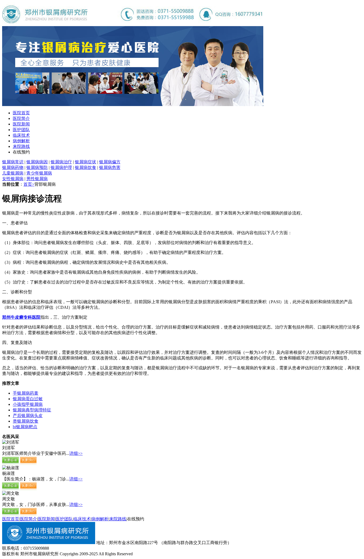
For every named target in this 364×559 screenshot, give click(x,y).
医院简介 (21, 118)
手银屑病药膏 (25, 393)
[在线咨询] (19, 463)
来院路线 (21, 146)
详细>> (76, 453)
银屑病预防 (37, 167)
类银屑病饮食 (25, 421)
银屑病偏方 (109, 162)
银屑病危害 (109, 167)
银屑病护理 (61, 167)
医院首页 (21, 113)
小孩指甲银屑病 (28, 404)
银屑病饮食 (85, 167)
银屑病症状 (85, 162)
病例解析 (21, 141)
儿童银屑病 (12, 173)
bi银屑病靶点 (25, 426)
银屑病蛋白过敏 (28, 398)
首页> (28, 184)
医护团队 (21, 129)
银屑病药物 (12, 167)
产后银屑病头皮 (28, 415)
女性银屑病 (12, 178)
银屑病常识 (12, 162)
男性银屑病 (37, 178)
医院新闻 (21, 124)
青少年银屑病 (39, 173)
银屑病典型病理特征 (32, 410)
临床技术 (21, 135)
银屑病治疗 (61, 162)
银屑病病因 (37, 162)
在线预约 (21, 152)
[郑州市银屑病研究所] (132, 24)
